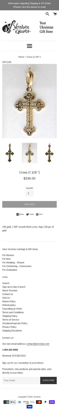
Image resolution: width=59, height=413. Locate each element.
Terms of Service (10, 319)
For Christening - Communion (16, 266)
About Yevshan (9, 290)
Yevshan (37, 397)
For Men (6, 259)
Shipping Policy (9, 316)
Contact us (7, 294)
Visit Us (6, 297)
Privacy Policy (9, 327)
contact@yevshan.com (37, 343)
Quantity (29, 188)
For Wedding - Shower (13, 262)
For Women (8, 255)
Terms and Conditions (13, 312)
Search (5, 283)
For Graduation (9, 269)
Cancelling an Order (12, 308)
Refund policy (9, 305)
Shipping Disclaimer (12, 330)
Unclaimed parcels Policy (14, 323)
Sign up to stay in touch (13, 287)
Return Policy (9, 301)
